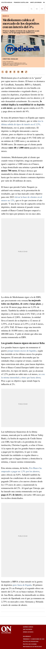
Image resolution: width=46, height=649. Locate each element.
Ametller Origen (35, 2)
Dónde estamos (28, 632)
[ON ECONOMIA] (4, 8)
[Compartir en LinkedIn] (18, 71)
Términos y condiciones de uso (33, 639)
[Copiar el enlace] (26, 71)
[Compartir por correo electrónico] (22, 71)
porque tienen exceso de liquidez (21, 350)
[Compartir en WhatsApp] (6, 71)
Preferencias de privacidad (32, 646)
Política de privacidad (31, 641)
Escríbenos (27, 636)
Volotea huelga (6, 2)
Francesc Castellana (21, 2)
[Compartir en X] (2, 71)
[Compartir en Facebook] (14, 71)
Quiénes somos (28, 627)
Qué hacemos (27, 629)
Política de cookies (30, 644)
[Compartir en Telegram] (10, 71)
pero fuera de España (22, 584)
